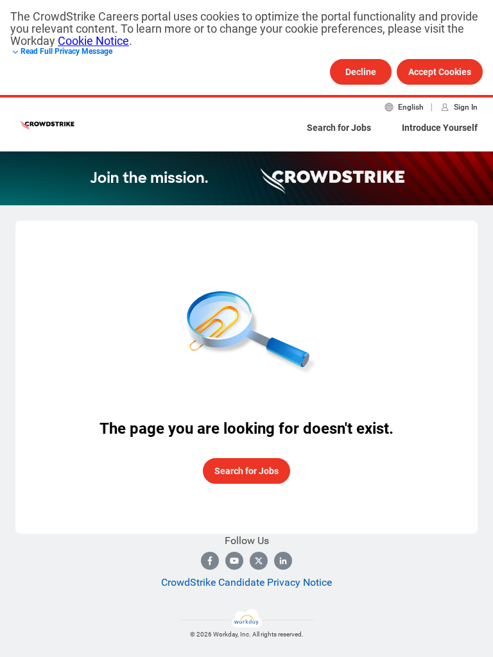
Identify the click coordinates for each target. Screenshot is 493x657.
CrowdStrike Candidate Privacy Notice (246, 582)
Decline (360, 72)
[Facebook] (210, 561)
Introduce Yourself (440, 128)
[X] (259, 561)
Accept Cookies (439, 72)
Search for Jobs (339, 128)
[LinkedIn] (283, 561)
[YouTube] (234, 561)
